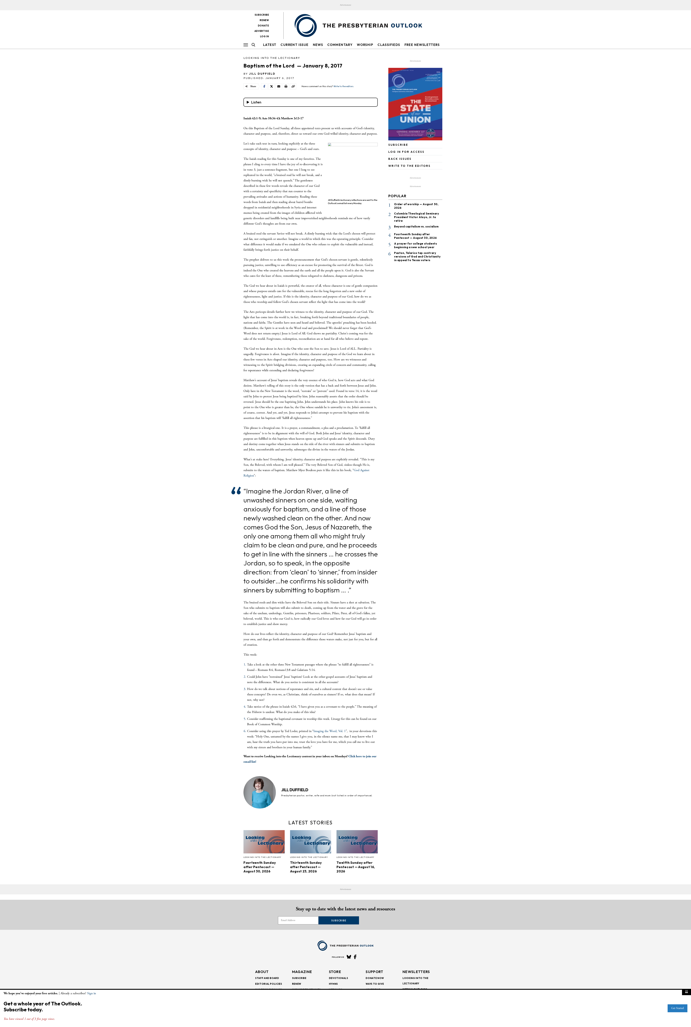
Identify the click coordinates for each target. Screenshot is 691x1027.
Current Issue (294, 45)
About (262, 971)
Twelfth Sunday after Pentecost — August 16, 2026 (356, 867)
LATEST (269, 45)
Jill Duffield (262, 73)
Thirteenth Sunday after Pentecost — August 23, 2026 (306, 867)
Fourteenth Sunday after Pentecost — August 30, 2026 (259, 867)
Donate (263, 25)
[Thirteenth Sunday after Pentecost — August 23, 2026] (310, 842)
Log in (264, 36)
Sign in (91, 993)
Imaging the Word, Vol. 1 (329, 731)
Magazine (302, 971)
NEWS (318, 45)
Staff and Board (267, 978)
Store (335, 971)
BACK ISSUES (400, 159)
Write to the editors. (343, 86)
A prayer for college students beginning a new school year (415, 245)
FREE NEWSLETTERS (422, 45)
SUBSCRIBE (398, 144)
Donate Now (375, 978)
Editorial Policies (268, 983)
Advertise (261, 31)
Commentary (340, 45)
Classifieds (389, 45)
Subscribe (262, 14)
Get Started (677, 1008)
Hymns (333, 983)
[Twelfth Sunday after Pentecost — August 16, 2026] (357, 842)
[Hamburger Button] (245, 45)
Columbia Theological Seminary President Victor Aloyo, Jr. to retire (416, 217)
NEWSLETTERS (416, 971)
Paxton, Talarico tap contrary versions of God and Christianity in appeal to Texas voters (417, 256)
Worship (365, 45)
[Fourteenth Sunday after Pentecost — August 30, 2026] (264, 842)
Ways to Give (375, 983)
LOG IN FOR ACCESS (406, 152)
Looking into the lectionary (271, 58)
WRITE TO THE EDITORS (409, 166)
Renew (264, 20)
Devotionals (338, 978)
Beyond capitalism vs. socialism (416, 226)
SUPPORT (374, 971)
